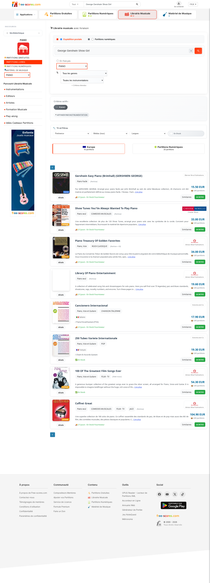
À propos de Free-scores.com (33, 493)
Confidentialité (26, 511)
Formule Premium (62, 506)
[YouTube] (167, 494)
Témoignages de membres (31, 502)
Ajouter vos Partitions (63, 497)
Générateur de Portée (132, 510)
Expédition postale (72, 39)
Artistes (9, 102)
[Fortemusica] (158, 523)
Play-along (11, 116)
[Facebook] (159, 494)
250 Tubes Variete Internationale (96, 338)
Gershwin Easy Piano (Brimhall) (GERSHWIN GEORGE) (108, 176)
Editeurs (10, 96)
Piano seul (81, 214)
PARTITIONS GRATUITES (17, 58)
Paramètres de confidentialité (33, 516)
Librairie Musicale (100, 497)
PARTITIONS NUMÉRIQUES (18, 66)
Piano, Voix (82, 246)
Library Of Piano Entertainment (95, 273)
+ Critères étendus (79, 85)
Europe (89, 148)
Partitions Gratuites (100, 493)
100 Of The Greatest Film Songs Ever (98, 371)
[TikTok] (183, 494)
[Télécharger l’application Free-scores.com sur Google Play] (173, 505)
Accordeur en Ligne (131, 500)
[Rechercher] (137, 4)
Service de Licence (62, 502)
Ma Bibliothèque (17, 33)
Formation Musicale (16, 109)
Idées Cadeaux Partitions (19, 122)
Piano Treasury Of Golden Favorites (97, 240)
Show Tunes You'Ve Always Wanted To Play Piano (106, 208)
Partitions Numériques (170, 148)
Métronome (127, 519)
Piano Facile (82, 181)
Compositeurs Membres (65, 493)
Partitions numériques (105, 39)
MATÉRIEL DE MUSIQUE (17, 70)
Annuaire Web (128, 505)
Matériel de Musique (101, 506)
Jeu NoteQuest (129, 514)
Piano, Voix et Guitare (86, 311)
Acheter (200, 197)
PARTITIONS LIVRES (15, 62)
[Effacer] (191, 51)
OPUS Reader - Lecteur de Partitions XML (134, 494)
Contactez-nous (26, 497)
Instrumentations (14, 89)
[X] (175, 494)
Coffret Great (83, 403)
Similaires (186, 197)
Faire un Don (59, 511)
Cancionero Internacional (91, 305)
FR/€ (192, 4)
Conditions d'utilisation (29, 506)
